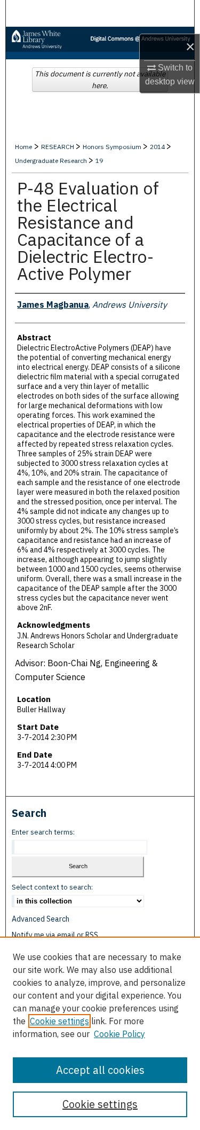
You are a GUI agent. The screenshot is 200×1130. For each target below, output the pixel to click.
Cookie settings (59, 1021)
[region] (100, 1033)
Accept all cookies (100, 1070)
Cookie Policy (119, 1033)
